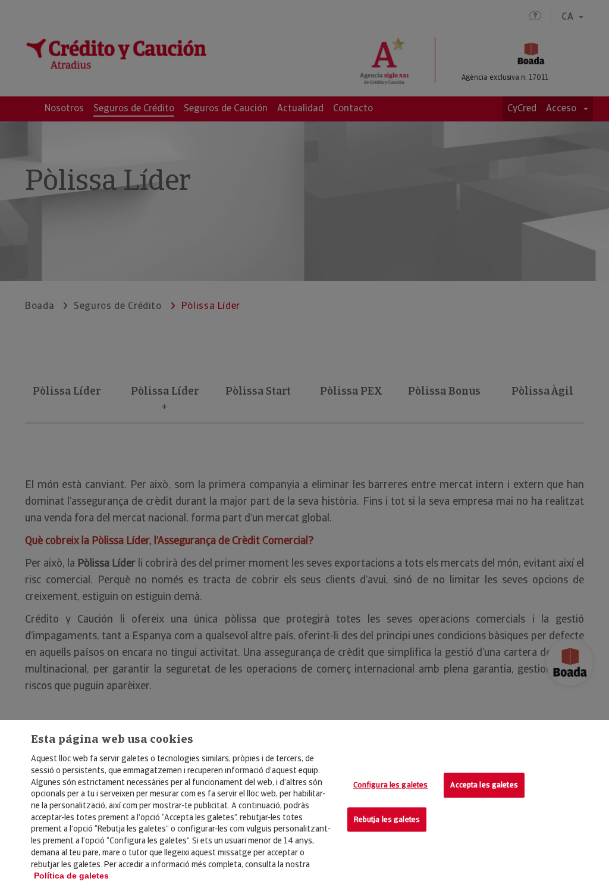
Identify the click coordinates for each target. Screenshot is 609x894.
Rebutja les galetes (387, 819)
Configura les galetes (390, 785)
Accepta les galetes (483, 785)
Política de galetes (71, 875)
